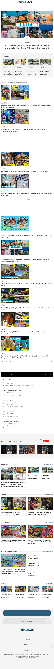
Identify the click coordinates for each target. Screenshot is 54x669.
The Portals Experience (8, 411)
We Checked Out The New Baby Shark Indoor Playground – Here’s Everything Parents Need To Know (13, 572)
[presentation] (45, 440)
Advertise (6, 635)
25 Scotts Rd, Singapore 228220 (11, 416)
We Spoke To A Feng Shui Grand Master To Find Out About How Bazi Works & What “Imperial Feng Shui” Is (39, 514)
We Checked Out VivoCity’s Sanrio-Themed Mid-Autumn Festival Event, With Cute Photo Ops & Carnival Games (26, 260)
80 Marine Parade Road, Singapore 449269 (14, 406)
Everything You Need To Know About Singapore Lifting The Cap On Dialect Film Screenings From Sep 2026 (12, 514)
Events (3, 126)
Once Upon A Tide (7, 379)
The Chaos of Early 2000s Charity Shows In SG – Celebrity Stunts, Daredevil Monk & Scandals (26, 333)
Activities (30, 67)
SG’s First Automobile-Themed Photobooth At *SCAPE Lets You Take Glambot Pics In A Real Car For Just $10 (40, 542)
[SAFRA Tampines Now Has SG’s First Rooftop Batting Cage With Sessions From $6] (33, 470)
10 (18, 361)
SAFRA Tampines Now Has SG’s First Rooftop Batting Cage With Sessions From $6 (33, 479)
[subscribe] (47, 621)
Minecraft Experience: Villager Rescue (12, 390)
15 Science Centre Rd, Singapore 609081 (13, 427)
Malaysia (4, 102)
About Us (12, 635)
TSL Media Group (32, 657)
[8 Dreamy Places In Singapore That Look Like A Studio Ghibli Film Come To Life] (13, 531)
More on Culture (49, 494)
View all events (45, 374)
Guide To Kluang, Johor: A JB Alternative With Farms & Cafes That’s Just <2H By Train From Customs (26, 106)
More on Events (49, 583)
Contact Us (18, 635)
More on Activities (48, 464)
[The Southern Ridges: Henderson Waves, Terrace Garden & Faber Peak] (33, 62)
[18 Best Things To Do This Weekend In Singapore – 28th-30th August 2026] (27, 159)
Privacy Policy (27, 639)
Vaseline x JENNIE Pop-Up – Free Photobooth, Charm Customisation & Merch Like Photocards (26, 194)
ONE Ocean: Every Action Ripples (11, 421)
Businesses (27, 42)
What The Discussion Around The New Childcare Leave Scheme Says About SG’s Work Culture (26, 236)
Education (4, 281)
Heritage (4, 329)
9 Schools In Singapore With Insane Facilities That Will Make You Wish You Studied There (27, 285)
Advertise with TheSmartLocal (27, 613)
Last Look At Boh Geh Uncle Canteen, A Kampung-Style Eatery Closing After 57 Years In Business (27, 46)
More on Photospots (48, 522)
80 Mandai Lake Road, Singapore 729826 (13, 395)
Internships (25, 635)
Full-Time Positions (33, 635)
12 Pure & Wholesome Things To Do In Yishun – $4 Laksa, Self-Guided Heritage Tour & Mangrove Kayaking (13, 484)
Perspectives (5, 233)
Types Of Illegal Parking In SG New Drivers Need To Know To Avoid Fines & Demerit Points (27, 309)
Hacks (42, 67)
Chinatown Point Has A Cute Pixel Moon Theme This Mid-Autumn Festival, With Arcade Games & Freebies (26, 130)
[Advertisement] (27, 142)
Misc (3, 305)
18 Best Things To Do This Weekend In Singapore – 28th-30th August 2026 (24, 171)
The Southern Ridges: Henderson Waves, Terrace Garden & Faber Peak (33, 75)
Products (18, 67)
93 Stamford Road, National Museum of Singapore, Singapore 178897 (19, 385)
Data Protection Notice (45, 635)
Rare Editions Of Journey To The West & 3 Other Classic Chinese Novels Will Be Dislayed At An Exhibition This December (25, 357)
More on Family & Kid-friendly (46, 551)
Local (4, 67)
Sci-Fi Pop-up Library (8, 400)
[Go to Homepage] (25, 2)
